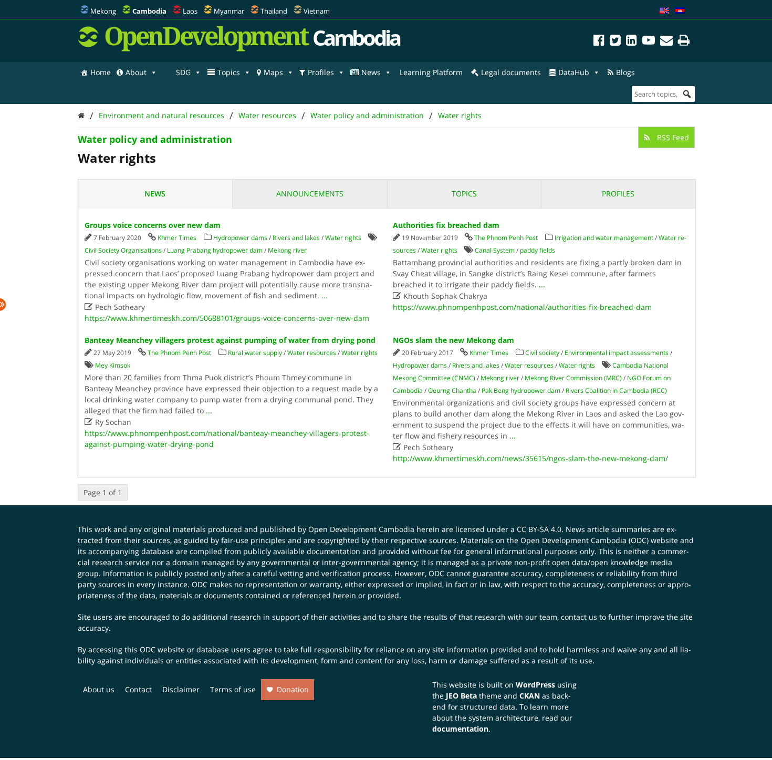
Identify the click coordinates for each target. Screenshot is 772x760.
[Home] (81, 115)
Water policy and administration (367, 115)
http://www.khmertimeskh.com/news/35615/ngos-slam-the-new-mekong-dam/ (530, 458)
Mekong (103, 11)
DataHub (573, 72)
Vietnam (317, 11)
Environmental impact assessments (617, 352)
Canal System (495, 250)
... (324, 295)
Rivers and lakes (296, 237)
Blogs (625, 72)
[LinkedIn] (631, 42)
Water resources (267, 115)
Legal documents (511, 72)
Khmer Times (177, 237)
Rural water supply (255, 352)
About (136, 72)
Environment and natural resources (161, 115)
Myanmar (229, 11)
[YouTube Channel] (648, 42)
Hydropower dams (240, 237)
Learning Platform (431, 72)
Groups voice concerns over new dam (153, 225)
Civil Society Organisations (123, 250)
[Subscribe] (666, 42)
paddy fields (537, 250)
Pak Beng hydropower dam (521, 390)
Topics (228, 72)
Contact (138, 689)
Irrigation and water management (604, 237)
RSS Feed (672, 137)
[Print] (684, 42)
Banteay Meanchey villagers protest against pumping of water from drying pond (230, 340)
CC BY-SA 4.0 (539, 529)
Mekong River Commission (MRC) (573, 377)
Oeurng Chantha (452, 390)
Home (100, 72)
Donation (293, 689)
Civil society (542, 352)
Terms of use (233, 689)
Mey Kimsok (112, 365)
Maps (273, 72)
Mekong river (287, 250)
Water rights (460, 115)
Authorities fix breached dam (446, 225)
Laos (190, 11)
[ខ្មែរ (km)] (680, 11)
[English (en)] (664, 11)
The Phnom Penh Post (506, 237)
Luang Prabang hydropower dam (215, 250)
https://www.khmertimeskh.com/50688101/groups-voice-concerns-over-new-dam (227, 318)
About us (98, 689)
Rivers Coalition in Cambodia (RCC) (616, 390)
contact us (579, 617)
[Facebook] (598, 42)
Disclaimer (181, 689)
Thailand (273, 11)
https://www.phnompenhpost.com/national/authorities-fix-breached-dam (522, 307)
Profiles (321, 72)
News (371, 72)
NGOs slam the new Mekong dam (453, 340)
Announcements (309, 194)
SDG (183, 72)
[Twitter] (615, 42)
